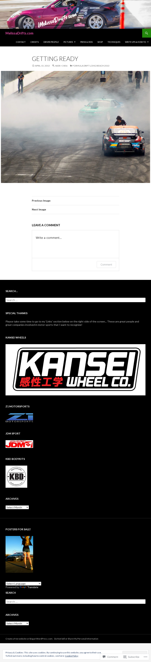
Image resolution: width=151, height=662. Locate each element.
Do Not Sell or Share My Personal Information (76, 638)
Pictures (68, 42)
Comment (106, 264)
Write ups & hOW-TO (135, 42)
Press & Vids (86, 42)
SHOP (100, 42)
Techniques (114, 42)
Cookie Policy (71, 655)
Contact (21, 42)
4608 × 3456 (61, 65)
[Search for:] (75, 300)
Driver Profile (51, 42)
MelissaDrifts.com (19, 33)
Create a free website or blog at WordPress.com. (29, 638)
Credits (34, 42)
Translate (32, 587)
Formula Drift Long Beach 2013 (91, 65)
